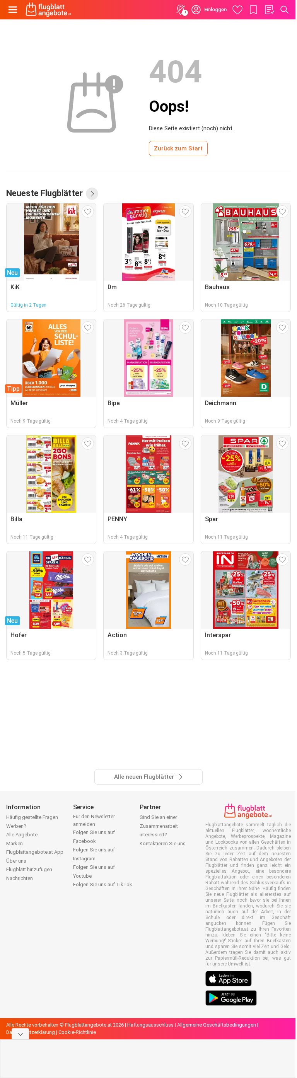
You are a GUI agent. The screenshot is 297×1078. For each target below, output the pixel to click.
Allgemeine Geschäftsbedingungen (216, 1025)
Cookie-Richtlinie (77, 1032)
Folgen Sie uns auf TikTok (102, 884)
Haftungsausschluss (150, 1025)
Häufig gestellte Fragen (32, 817)
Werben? (16, 826)
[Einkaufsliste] (269, 9)
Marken (14, 843)
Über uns (16, 861)
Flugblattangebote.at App (34, 852)
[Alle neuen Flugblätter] (92, 194)
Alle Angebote (22, 834)
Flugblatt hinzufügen (29, 869)
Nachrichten (19, 878)
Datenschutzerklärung (30, 1032)
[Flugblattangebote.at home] (48, 9)
